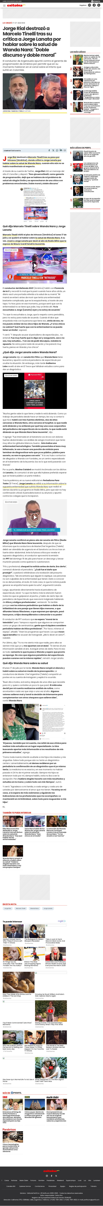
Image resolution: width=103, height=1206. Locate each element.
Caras (6, 1180)
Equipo (62, 1186)
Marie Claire (24, 1180)
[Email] (65, 150)
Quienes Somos (25, 1186)
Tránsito (94, 1186)
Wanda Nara (34, 908)
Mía (89, 1180)
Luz (85, 1180)
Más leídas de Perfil (80, 147)
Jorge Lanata (48, 908)
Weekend (60, 1180)
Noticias (14, 1180)
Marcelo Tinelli (10, 234)
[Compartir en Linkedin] (61, 150)
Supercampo (71, 1180)
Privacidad (52, 1186)
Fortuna (33, 1180)
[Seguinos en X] (98, 5)
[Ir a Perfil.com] (95, 2)
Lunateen (96, 1180)
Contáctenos (40, 1186)
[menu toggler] (4, 5)
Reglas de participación (78, 1186)
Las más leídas (78, 52)
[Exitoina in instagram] (89, 5)
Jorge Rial (12, 157)
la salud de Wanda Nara (47, 237)
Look (79, 1180)
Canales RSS (10, 1186)
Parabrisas (51, 1180)
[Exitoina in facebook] (94, 5)
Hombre (41, 1180)
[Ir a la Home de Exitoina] (16, 5)
